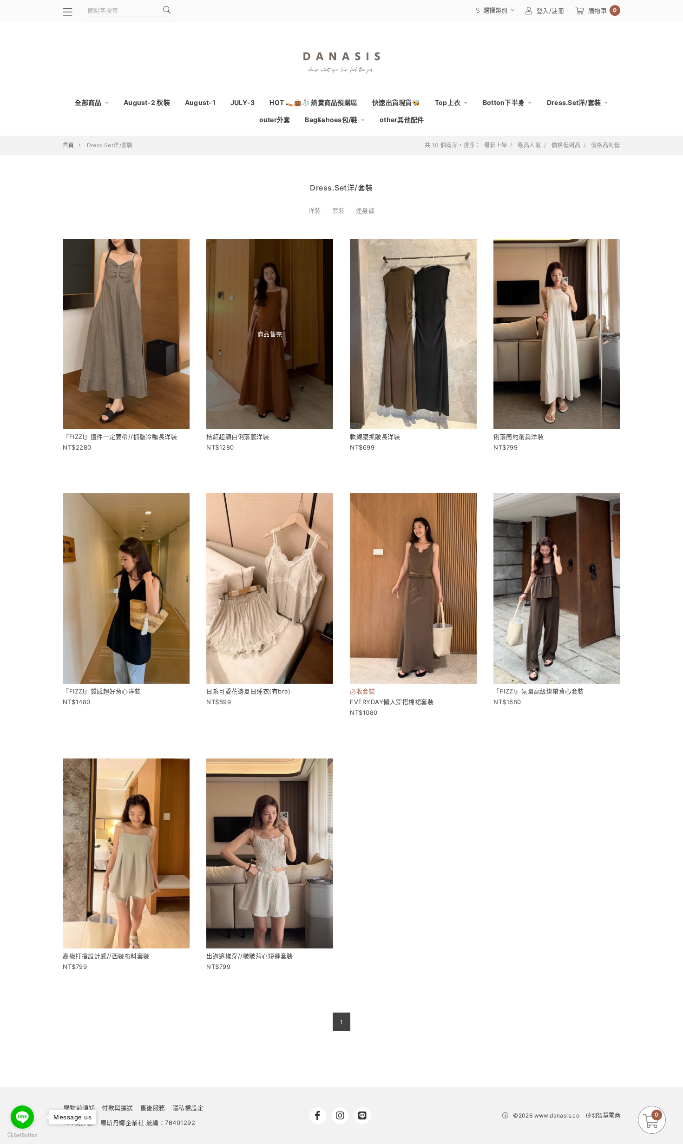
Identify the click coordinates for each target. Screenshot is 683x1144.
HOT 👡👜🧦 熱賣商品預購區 (313, 102)
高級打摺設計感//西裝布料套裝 (106, 956)
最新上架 (495, 145)
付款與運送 (117, 1107)
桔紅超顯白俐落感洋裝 (237, 436)
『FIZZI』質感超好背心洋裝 (102, 691)
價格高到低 (605, 145)
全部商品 (89, 102)
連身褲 (365, 210)
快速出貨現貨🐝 (396, 102)
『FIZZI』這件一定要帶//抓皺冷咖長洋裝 (120, 436)
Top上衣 (448, 102)
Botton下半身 (504, 102)
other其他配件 (402, 120)
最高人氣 (529, 145)
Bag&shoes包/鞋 (332, 120)
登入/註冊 (551, 10)
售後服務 (152, 1107)
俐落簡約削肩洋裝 (518, 436)
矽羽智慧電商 (603, 1115)
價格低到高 (566, 145)
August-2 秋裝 (147, 102)
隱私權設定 (188, 1107)
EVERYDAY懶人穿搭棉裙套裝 (391, 702)
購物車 (602, 10)
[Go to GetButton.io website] (22, 1134)
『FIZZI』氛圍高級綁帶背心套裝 (538, 691)
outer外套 (274, 120)
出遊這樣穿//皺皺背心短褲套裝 (249, 956)
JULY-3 (242, 102)
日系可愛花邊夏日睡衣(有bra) (248, 691)
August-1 (200, 102)
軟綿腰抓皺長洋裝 (375, 436)
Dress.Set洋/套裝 (575, 102)
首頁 (68, 145)
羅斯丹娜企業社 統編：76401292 (148, 1122)
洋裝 (315, 210)
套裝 (338, 210)
